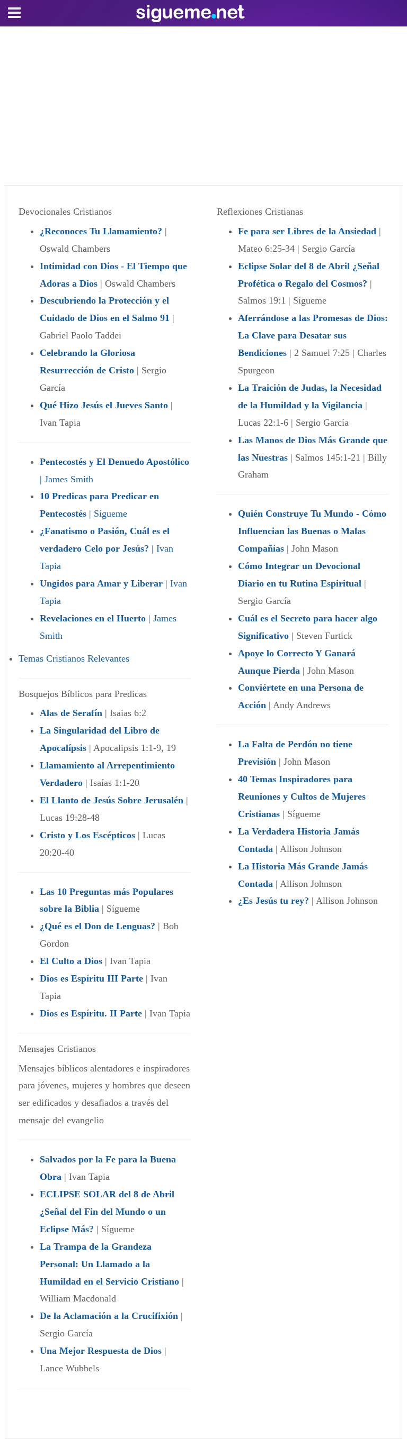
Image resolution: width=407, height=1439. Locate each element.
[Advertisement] (203, 106)
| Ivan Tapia (106, 548)
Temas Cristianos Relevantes (74, 658)
